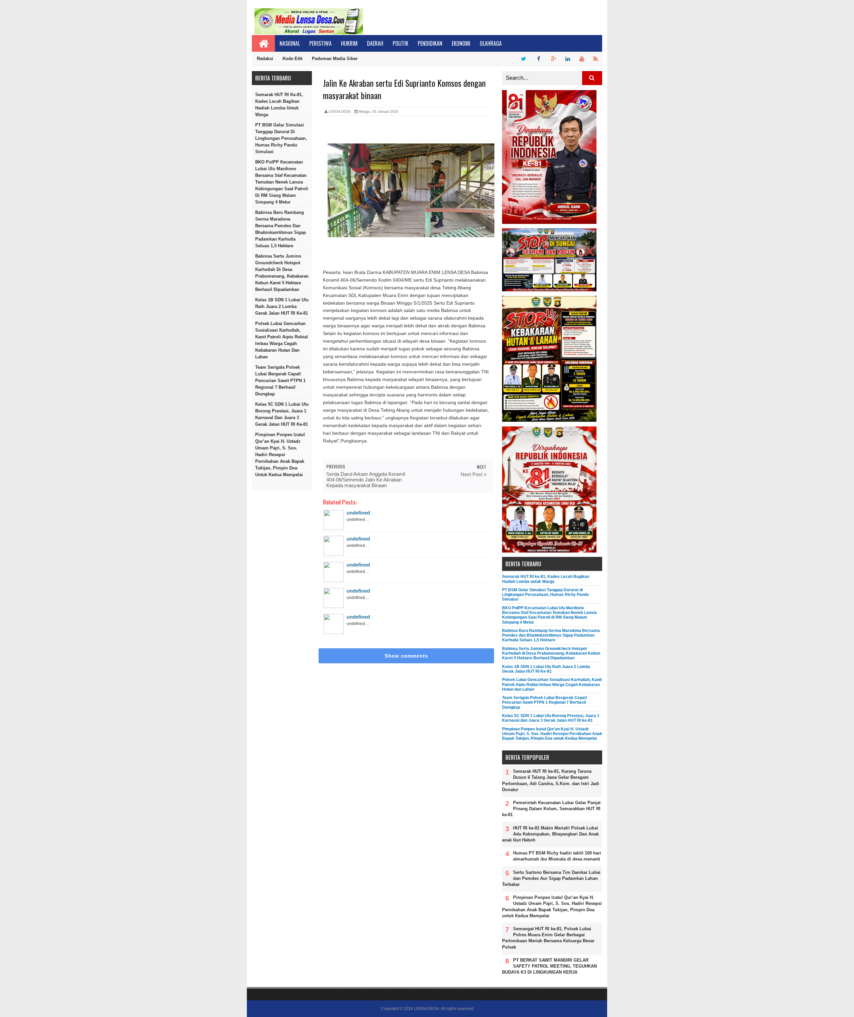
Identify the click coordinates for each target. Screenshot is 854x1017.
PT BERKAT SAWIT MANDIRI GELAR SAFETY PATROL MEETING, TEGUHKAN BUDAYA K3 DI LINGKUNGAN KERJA (549, 966)
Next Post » (473, 474)
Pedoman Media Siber (335, 58)
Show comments (406, 656)
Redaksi (265, 58)
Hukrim (349, 43)
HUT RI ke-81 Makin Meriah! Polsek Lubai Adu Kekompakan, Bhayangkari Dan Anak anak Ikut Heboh (550, 833)
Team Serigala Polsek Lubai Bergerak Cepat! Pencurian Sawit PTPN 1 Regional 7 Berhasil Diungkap (280, 380)
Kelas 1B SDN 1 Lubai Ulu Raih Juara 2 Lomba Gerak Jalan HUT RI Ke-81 (282, 306)
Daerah (375, 43)
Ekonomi (461, 43)
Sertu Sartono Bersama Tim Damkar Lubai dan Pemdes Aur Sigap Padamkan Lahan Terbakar (551, 878)
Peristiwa (320, 43)
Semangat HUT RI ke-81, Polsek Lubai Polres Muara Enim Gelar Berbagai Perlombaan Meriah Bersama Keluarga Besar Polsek (548, 938)
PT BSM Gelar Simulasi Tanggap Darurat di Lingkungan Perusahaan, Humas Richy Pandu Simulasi (281, 138)
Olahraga (491, 43)
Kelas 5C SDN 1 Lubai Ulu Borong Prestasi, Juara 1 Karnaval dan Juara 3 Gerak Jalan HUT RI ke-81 (282, 414)
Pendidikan (430, 43)
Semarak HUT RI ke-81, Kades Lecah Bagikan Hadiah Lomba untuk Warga (279, 104)
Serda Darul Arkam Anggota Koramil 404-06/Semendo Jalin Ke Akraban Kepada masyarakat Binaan (365, 479)
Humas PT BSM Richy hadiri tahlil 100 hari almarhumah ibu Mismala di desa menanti (557, 856)
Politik (400, 43)
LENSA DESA (426, 1008)
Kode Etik (293, 58)
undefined (358, 513)
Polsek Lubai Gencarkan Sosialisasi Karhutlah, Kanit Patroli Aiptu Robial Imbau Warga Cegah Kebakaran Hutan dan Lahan (281, 340)
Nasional (290, 43)
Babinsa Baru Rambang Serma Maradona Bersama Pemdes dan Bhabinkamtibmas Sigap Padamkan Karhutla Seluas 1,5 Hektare (280, 229)
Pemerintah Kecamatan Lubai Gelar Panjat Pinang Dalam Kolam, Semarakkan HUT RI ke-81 (551, 808)
